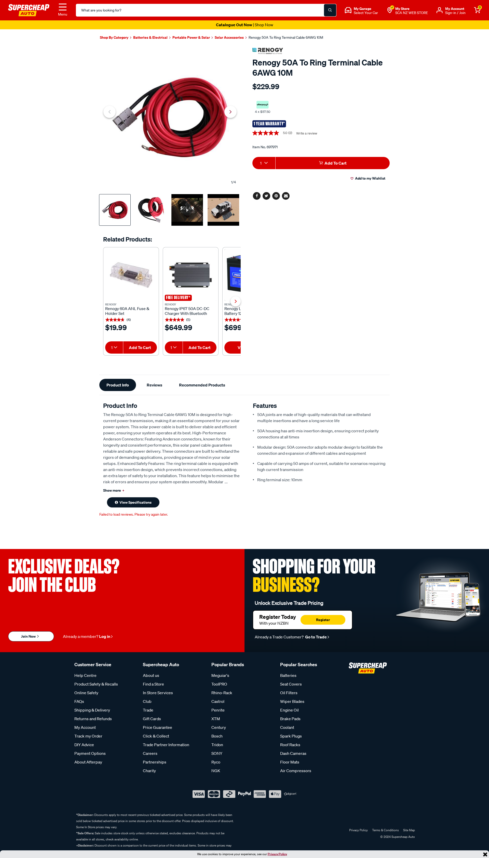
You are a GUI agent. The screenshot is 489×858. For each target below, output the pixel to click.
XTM (215, 718)
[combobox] (114, 347)
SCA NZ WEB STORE (411, 12)
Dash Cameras (293, 753)
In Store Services (158, 692)
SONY (216, 753)
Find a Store (153, 684)
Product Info (117, 384)
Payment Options (90, 753)
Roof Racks (290, 744)
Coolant (287, 727)
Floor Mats (289, 762)
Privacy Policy (277, 854)
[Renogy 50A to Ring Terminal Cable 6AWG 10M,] (170, 117)
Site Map (409, 830)
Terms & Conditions (385, 830)
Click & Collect (156, 736)
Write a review (306, 133)
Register (323, 619)
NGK (215, 770)
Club (147, 701)
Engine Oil (289, 710)
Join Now (28, 636)
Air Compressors (295, 770)
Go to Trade (315, 636)
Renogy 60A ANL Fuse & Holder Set (127, 311)
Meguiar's (220, 675)
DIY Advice (84, 744)
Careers (150, 753)
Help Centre (85, 675)
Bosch (217, 736)
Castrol (217, 701)
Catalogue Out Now (244, 24)
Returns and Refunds (93, 718)
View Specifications (135, 502)
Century (218, 727)
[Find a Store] (389, 10)
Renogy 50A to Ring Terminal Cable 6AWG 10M (286, 37)
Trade (148, 710)
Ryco (215, 762)
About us (151, 675)
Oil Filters (288, 692)
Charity (149, 770)
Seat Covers (291, 684)
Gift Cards (152, 718)
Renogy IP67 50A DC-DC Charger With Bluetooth (187, 311)
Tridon (217, 744)
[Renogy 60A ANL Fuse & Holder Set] (131, 275)
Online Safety (86, 692)
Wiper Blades (292, 701)
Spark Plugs (291, 736)
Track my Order (88, 736)
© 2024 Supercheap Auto (397, 837)
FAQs (79, 701)
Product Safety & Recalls (96, 684)
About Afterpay (88, 762)
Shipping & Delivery (92, 710)
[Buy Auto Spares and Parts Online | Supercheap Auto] (28, 9)
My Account (85, 727)
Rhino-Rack (221, 692)
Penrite (218, 710)
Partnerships (154, 762)
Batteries (288, 675)
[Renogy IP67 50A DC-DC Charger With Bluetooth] (190, 275)
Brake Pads (290, 718)
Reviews (154, 384)
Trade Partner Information (166, 744)
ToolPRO (219, 684)
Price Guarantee (157, 727)
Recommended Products (202, 384)
